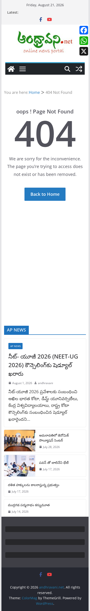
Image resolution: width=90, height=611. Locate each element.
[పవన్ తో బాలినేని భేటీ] (19, 465)
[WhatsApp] (83, 40)
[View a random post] (79, 69)
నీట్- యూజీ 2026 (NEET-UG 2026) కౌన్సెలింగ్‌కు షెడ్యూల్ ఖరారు (43, 364)
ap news (15, 346)
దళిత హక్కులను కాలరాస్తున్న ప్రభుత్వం (33, 484)
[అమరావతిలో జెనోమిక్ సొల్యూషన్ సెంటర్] (19, 441)
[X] (83, 51)
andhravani (45, 383)
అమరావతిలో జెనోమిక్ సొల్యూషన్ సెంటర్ (54, 438)
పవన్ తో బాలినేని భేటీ (54, 462)
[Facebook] (83, 30)
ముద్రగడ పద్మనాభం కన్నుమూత (29, 505)
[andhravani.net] (11, 69)
